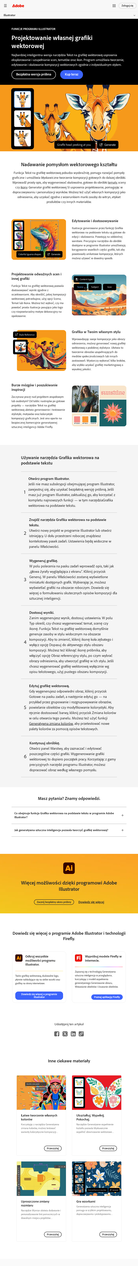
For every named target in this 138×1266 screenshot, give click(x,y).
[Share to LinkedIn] (73, 1033)
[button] (114, 6)
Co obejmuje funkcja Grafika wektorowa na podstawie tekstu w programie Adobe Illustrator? (64, 815)
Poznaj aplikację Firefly (107, 997)
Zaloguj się (127, 5)
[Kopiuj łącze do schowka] (81, 1033)
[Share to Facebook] (56, 1033)
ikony (23, 187)
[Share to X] (65, 1033)
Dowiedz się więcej (91, 902)
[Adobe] (18, 5)
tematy (112, 182)
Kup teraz (71, 74)
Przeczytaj (53, 1148)
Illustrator (9, 15)
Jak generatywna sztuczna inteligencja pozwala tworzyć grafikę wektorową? (61, 830)
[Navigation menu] (5, 5)
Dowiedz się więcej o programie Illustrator (39, 996)
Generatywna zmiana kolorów (51, 723)
